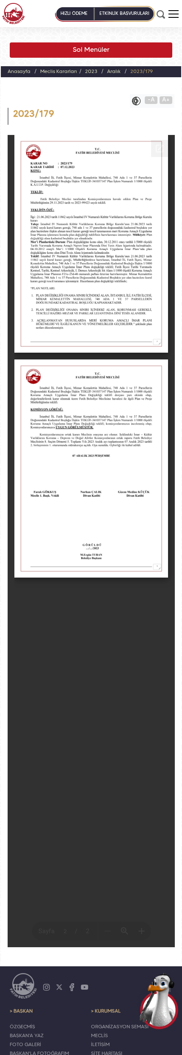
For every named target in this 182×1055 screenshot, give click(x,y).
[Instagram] (46, 987)
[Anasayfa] (13, 13)
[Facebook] (72, 987)
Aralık (114, 72)
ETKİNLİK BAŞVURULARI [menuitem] (124, 13)
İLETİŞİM (100, 1045)
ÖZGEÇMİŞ (22, 1027)
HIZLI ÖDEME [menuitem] (74, 13)
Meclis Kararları (58, 72)
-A (151, 100)
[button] (173, 14)
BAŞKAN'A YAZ (27, 1036)
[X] (59, 987)
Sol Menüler (91, 50)
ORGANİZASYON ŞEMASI (120, 1027)
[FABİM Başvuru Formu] (159, 1000)
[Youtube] (84, 987)
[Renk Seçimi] (138, 101)
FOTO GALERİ (25, 1045)
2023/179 (141, 72)
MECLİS (99, 1036)
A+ (166, 100)
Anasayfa (19, 72)
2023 (91, 72)
